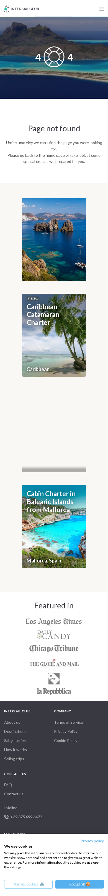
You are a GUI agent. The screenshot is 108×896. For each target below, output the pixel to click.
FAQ (8, 784)
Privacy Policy (66, 731)
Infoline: (23, 812)
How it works (15, 749)
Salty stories (15, 740)
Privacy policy (92, 840)
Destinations (15, 731)
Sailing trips (14, 758)
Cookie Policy (65, 740)
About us (12, 722)
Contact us (14, 793)
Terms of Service (68, 722)
